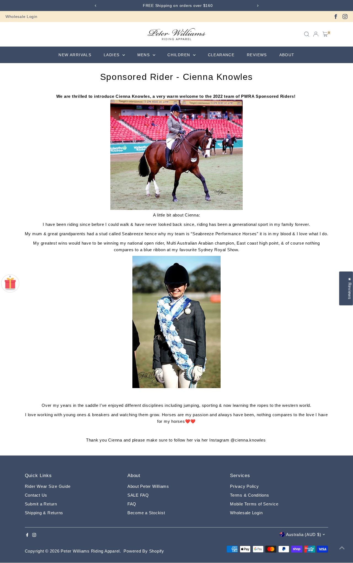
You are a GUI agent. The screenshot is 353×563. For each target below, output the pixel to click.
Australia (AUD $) (303, 534)
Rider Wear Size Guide (48, 486)
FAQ (131, 504)
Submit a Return (41, 504)
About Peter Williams (148, 486)
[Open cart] (325, 34)
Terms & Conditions (249, 495)
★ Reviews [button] (349, 288)
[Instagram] (345, 16)
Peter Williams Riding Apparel (90, 551)
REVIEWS (257, 55)
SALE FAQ (138, 495)
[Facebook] (335, 16)
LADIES (112, 55)
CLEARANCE (221, 55)
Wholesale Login (22, 16)
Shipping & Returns (44, 512)
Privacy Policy (244, 486)
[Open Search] (306, 34)
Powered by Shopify (144, 551)
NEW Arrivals (74, 55)
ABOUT (287, 55)
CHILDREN (179, 55)
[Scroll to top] (341, 547)
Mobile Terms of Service (254, 504)
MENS (144, 55)
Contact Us (36, 495)
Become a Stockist (146, 512)
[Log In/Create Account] (315, 34)
